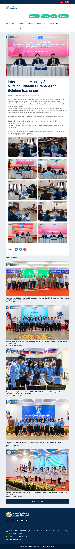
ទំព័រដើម (8, 23)
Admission (64, 16)
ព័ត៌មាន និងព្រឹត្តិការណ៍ (53, 23)
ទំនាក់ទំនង (19, 29)
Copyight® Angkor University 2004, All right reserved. (37, 546)
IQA (54, 16)
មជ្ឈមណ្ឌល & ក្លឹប (10, 29)
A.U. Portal (35, 16)
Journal (45, 16)
